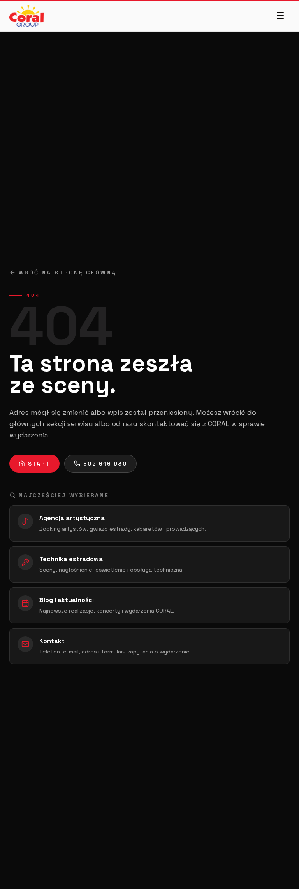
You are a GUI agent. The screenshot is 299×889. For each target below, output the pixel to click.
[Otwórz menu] (280, 15)
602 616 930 (105, 463)
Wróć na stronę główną (67, 272)
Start (39, 463)
